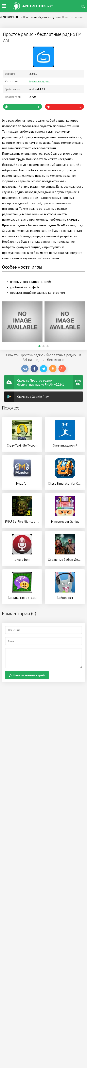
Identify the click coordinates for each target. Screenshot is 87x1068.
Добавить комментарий (27, 675)
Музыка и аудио (39, 81)
